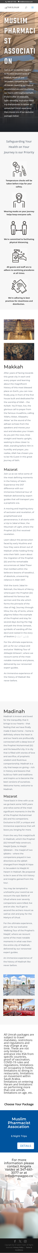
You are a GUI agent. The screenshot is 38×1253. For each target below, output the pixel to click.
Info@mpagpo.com (19, 1177)
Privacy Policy (18, 1247)
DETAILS (25, 1146)
